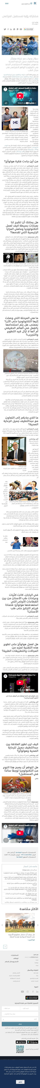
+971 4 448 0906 (26, 855)
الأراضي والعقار (16, 973)
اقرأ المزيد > (31, 940)
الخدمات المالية (34, 981)
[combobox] (20, 1019)
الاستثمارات (14, 955)
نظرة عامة (36, 973)
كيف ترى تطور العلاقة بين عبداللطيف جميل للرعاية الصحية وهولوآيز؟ (21, 898)
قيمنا (37, 965)
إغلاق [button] (20, 1082)
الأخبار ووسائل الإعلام (11, 961)
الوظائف (15, 958)
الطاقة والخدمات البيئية (14, 975)
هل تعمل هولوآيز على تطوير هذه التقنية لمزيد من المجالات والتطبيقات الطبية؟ (21, 894)
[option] (20, 928)
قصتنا (37, 960)
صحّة (37, 975)
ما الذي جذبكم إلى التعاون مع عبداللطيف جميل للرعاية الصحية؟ (22, 884)
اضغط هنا (19, 852)
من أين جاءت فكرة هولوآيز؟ (29, 870)
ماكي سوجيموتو (32, 149)
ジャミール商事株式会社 (31, 957)
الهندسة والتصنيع (34, 978)
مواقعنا (36, 962)
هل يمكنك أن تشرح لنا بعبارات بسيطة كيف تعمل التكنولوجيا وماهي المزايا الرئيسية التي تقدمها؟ (20, 873)
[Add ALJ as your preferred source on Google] (28, 29)
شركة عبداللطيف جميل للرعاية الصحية (14, 75)
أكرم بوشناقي (20, 151)
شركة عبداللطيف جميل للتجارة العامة (22, 77)
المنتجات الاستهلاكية (15, 978)
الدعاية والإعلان (16, 981)
